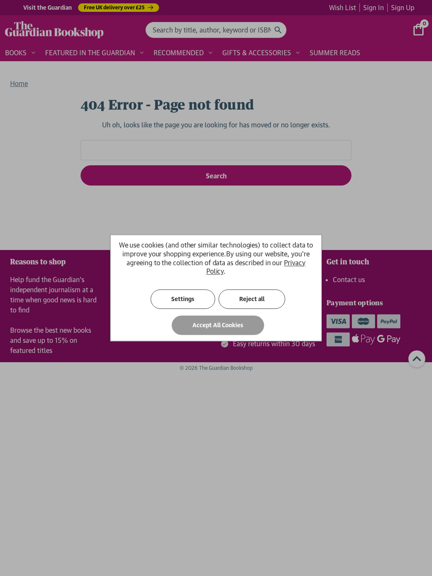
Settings (182, 299)
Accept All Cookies (217, 325)
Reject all (252, 299)
